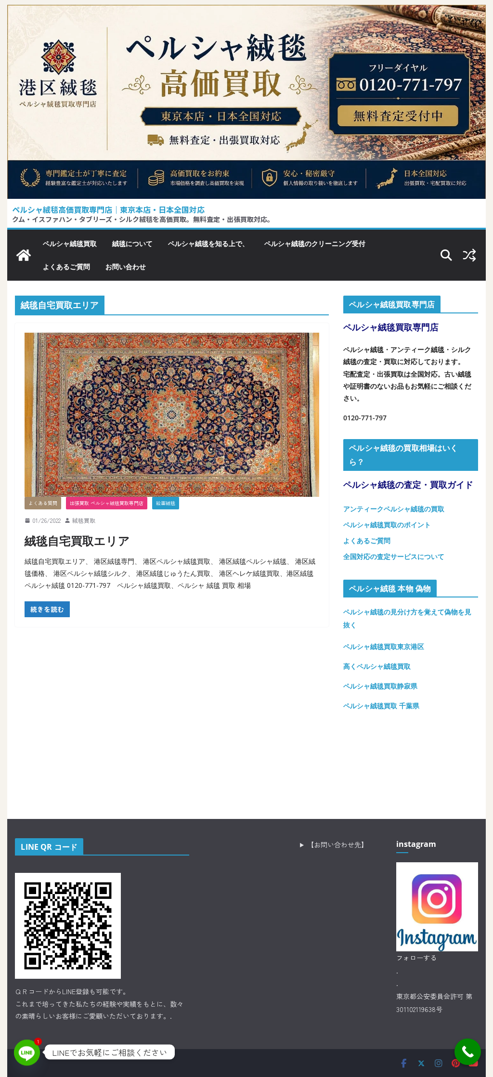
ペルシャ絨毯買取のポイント (387, 524)
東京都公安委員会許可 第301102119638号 (434, 1002)
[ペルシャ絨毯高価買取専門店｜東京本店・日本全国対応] (246, 12)
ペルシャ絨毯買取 (70, 243)
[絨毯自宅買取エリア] (172, 414)
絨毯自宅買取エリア (77, 540)
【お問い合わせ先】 (337, 844)
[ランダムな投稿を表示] (469, 255)
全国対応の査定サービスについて (393, 556)
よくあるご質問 (66, 266)
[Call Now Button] (467, 1051)
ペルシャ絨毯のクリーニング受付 (314, 243)
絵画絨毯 (165, 502)
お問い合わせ (125, 266)
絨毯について (132, 243)
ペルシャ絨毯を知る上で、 (208, 243)
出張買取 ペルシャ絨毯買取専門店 (106, 502)
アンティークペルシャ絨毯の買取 (393, 508)
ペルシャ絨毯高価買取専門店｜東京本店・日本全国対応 (108, 209)
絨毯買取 (83, 520)
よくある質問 (42, 502)
